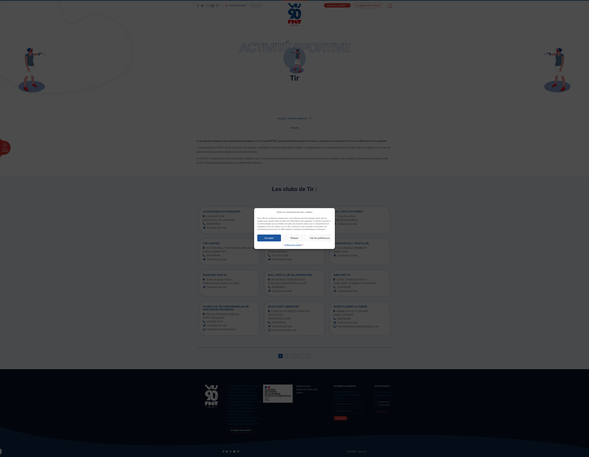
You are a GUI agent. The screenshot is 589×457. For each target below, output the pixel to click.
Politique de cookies (293, 245)
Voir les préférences (320, 238)
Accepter (269, 238)
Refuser (294, 238)
